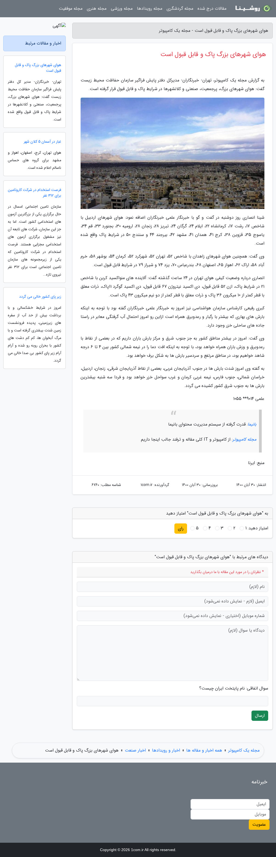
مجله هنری (96, 8)
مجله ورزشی (122, 8)
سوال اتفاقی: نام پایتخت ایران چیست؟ (233, 688)
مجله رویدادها (149, 8)
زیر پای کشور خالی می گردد (40, 297)
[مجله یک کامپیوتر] (253, 8)
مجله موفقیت (70, 8)
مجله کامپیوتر (244, 439)
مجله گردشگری (180, 8)
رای (181, 528)
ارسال (260, 715)
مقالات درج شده (212, 8)
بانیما (252, 424)
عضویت (259, 824)
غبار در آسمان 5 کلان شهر (42, 142)
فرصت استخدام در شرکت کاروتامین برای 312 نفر (34, 192)
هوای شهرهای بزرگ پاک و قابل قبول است (38, 68)
